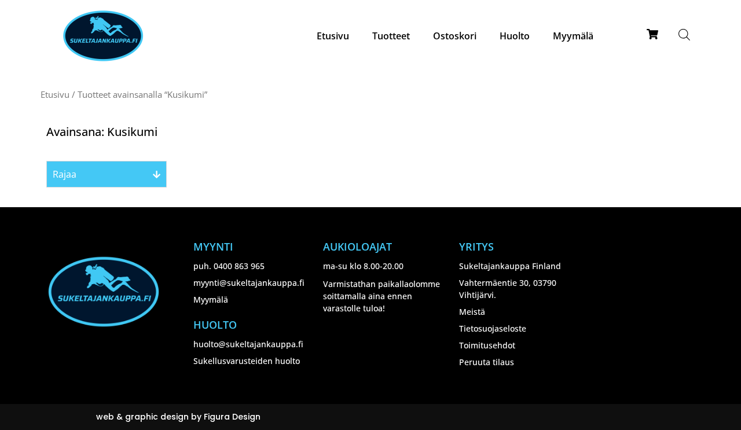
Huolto (515, 36)
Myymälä (573, 36)
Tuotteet (391, 36)
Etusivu (333, 36)
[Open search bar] (684, 34)
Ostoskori (454, 36)
